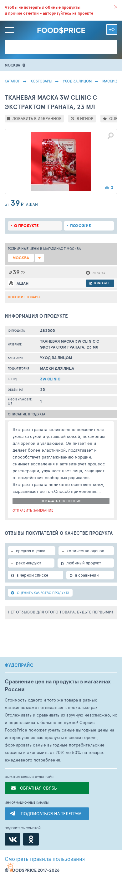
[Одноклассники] (31, 839)
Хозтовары (41, 80)
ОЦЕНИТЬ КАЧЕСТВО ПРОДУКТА (42, 592)
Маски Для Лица (57, 368)
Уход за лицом (77, 80)
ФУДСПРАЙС (19, 665)
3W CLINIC (50, 379)
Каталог (12, 80)
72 (23, 272)
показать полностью (61, 501)
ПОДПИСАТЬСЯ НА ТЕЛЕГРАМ (51, 813)
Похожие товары (24, 297)
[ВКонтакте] (12, 839)
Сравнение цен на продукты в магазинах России (58, 685)
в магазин (101, 283)
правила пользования (45, 858)
